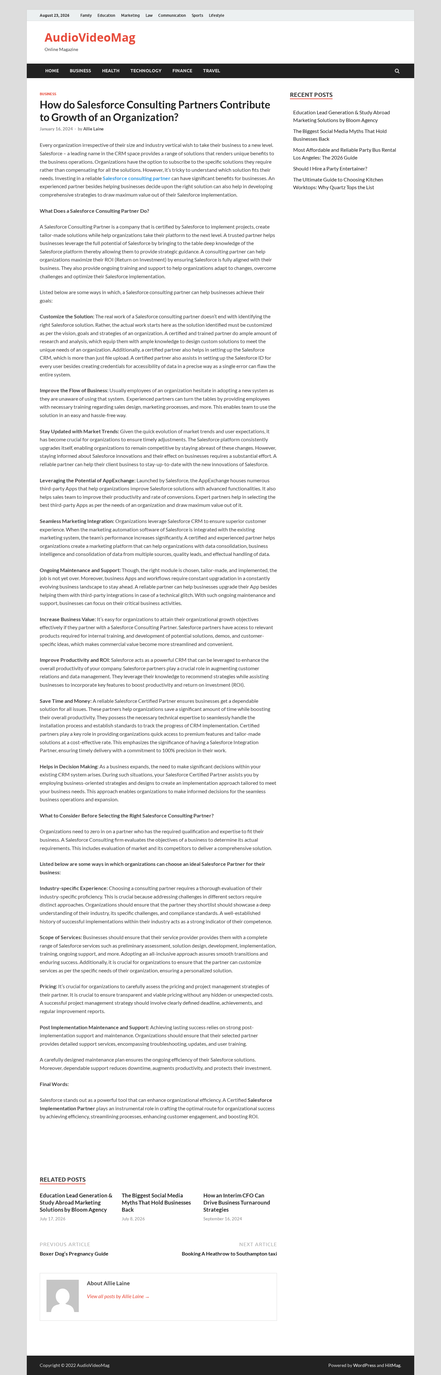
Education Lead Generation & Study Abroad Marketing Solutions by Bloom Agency (76, 1202)
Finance (182, 70)
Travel (211, 70)
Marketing (130, 15)
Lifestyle (216, 15)
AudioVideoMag (90, 37)
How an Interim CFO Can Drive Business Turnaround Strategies (236, 1202)
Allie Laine (93, 128)
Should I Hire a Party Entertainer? (330, 168)
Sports (197, 15)
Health (110, 70)
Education (106, 15)
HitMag (392, 1365)
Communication (172, 15)
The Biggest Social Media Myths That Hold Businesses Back (156, 1202)
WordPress (364, 1365)
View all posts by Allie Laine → (118, 1296)
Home (52, 70)
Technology (145, 70)
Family (86, 15)
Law (149, 15)
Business (80, 70)
